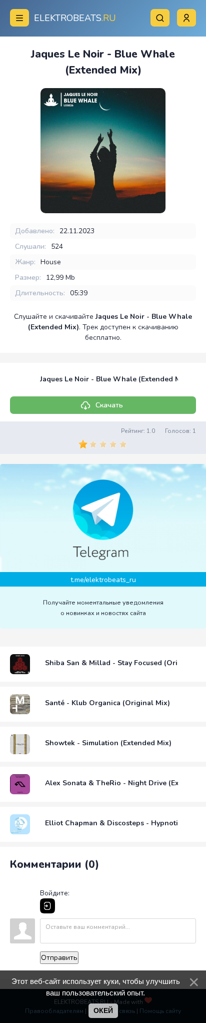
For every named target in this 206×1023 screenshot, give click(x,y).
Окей (103, 1010)
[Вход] (47, 905)
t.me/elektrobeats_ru (103, 580)
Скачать (109, 405)
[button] (186, 18)
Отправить (59, 957)
